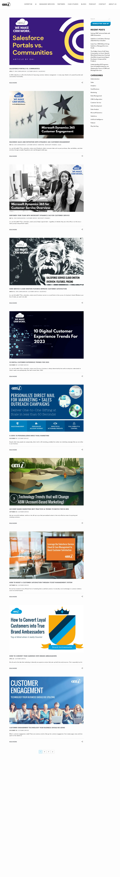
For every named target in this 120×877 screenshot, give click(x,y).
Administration (95, 79)
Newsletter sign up (101, 24)
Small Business (95, 89)
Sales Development (96, 106)
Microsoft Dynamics (96, 112)
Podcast (93, 123)
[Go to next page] (52, 752)
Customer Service (96, 102)
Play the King (94, 126)
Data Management (96, 96)
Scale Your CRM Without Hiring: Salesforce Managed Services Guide (100, 46)
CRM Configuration (96, 99)
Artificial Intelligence (97, 119)
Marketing (94, 92)
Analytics (93, 85)
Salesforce (94, 116)
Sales (92, 82)
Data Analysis (95, 109)
